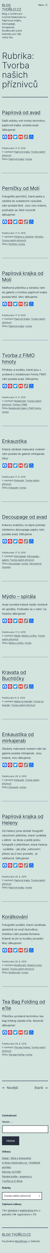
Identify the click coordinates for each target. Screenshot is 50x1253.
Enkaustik (19, 480)
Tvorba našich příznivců (14, 240)
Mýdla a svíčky (29, 635)
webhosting (26, 1210)
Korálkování (15, 917)
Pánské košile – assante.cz (17, 1176)
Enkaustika (14, 441)
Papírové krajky (22, 151)
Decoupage (20, 556)
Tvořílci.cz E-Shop (12, 1181)
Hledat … (7, 1121)
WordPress (21, 1241)
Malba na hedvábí (23, 701)
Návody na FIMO (11, 1171)
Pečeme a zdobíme (24, 236)
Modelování (20, 401)
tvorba (28, 159)
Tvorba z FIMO (19, 404)
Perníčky (39, 236)
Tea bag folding (22, 1047)
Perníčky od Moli (20, 188)
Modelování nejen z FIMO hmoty (25, 408)
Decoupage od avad (24, 517)
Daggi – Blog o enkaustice (16, 1158)
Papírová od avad (21, 112)
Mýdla (17, 635)
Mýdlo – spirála (19, 596)
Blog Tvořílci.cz (16, 1235)
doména (12, 1210)
